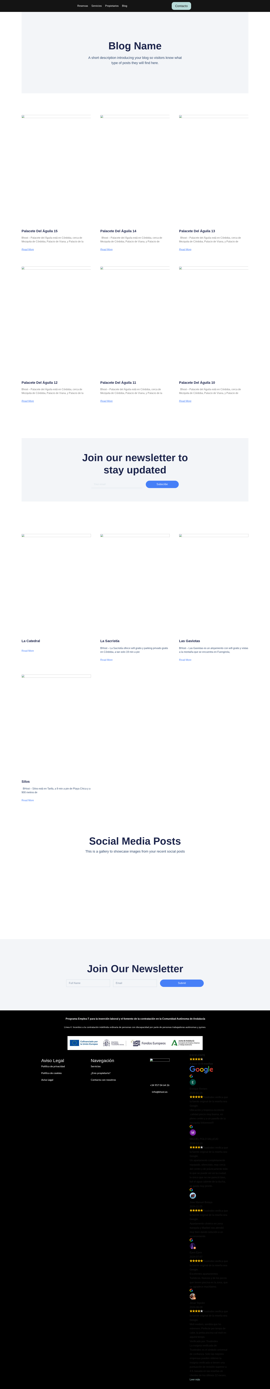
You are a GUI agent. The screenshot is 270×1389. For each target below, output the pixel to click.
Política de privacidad (53, 1066)
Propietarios (112, 6)
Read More (28, 249)
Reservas (82, 6)
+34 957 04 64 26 (159, 1085)
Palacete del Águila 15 (40, 231)
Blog (124, 6)
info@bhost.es (160, 1092)
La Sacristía (109, 641)
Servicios (96, 6)
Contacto (181, 6)
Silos (26, 782)
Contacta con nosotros (103, 1080)
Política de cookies (51, 1073)
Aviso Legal (47, 1080)
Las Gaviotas (189, 641)
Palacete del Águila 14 (118, 231)
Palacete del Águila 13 (197, 231)
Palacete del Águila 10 (197, 383)
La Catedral (31, 641)
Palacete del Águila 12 (40, 383)
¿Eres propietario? (100, 1073)
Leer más (195, 1379)
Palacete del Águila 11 (118, 383)
